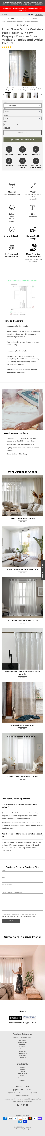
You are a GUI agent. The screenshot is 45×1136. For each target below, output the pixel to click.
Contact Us (28, 1090)
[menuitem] (30, 14)
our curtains (9, 842)
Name (3, 870)
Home (3, 21)
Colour (5, 102)
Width (5, 108)
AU (32, 14)
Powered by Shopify (22, 1129)
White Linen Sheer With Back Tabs (22, 569)
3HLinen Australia (25, 1127)
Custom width (33, 199)
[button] (7, 47)
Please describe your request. (12, 892)
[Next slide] (41, 95)
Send (11, 921)
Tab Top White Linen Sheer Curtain (22, 620)
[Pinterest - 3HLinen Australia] (24, 25)
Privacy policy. (30, 916)
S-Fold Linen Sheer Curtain (22, 518)
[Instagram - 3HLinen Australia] (21, 25)
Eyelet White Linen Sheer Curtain (22, 776)
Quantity (6, 121)
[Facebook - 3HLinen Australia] (17, 25)
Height (5, 115)
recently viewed (43, 571)
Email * (4, 877)
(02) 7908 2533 (18, 1090)
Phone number (7, 884)
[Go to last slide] (3, 95)
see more (23, 521)
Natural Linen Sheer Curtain (22, 725)
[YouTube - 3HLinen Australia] (27, 25)
